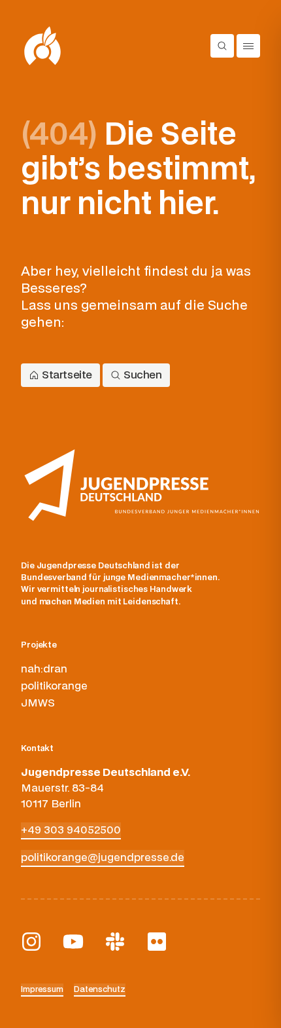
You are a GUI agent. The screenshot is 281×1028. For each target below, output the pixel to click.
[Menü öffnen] (248, 46)
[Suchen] (222, 46)
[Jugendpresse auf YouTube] (73, 941)
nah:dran (44, 669)
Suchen (143, 375)
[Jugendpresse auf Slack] (115, 941)
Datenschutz (99, 989)
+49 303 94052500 (71, 830)
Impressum (42, 989)
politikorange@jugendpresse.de (102, 858)
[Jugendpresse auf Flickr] (156, 941)
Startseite (67, 375)
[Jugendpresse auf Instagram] (31, 941)
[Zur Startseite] (43, 45)
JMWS (38, 703)
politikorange (54, 686)
